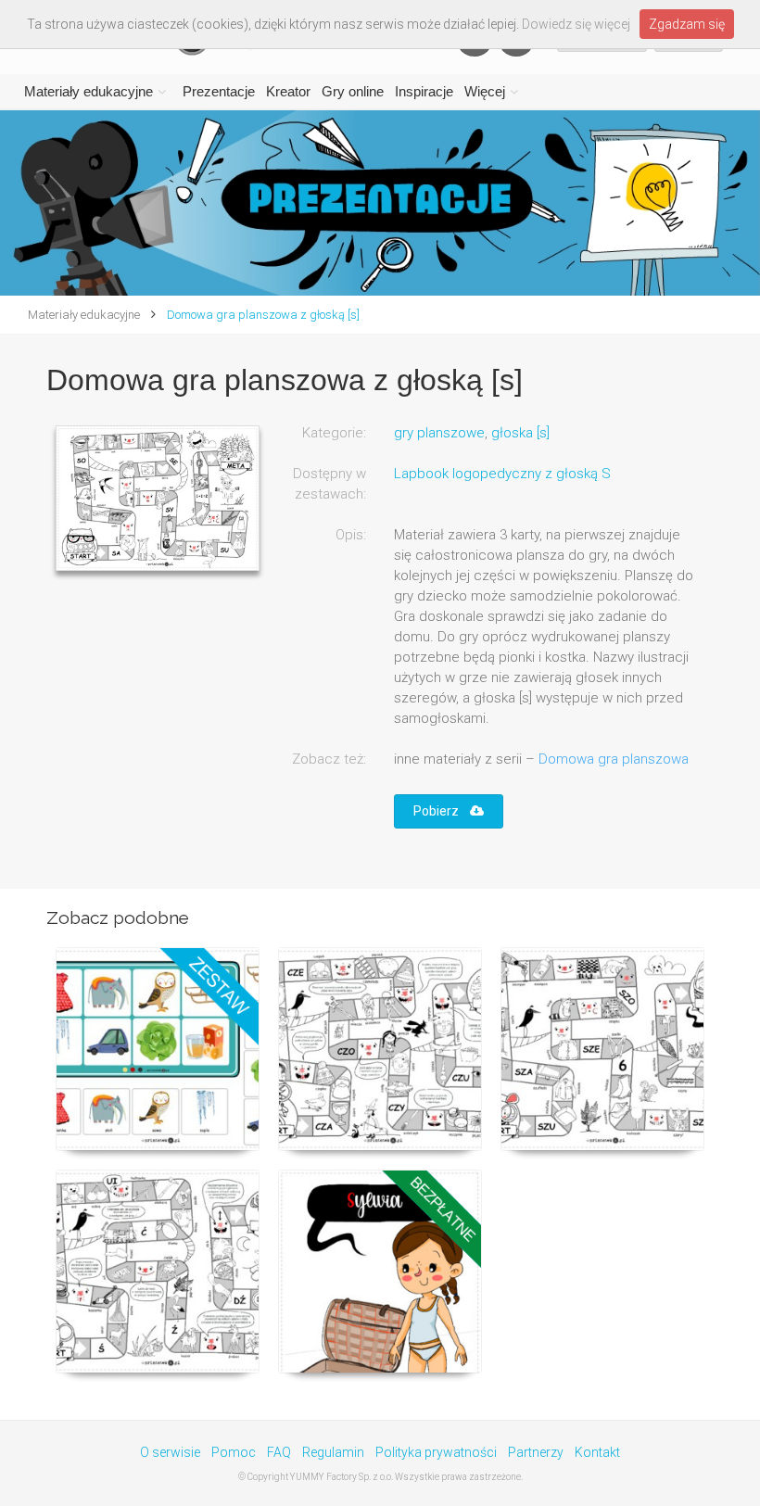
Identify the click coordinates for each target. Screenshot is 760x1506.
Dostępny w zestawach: (329, 483)
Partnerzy (536, 1452)
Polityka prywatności (436, 1452)
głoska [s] (520, 432)
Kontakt (597, 1452)
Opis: (351, 534)
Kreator (288, 91)
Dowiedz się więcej (576, 24)
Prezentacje (219, 91)
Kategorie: (334, 432)
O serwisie (170, 1452)
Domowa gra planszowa (613, 759)
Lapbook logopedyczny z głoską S (502, 473)
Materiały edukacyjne (88, 91)
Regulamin (333, 1452)
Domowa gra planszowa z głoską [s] (262, 315)
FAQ (279, 1452)
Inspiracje (424, 91)
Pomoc (233, 1452)
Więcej (484, 91)
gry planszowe (439, 432)
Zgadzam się (687, 24)
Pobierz (441, 811)
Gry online (353, 91)
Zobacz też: (329, 759)
